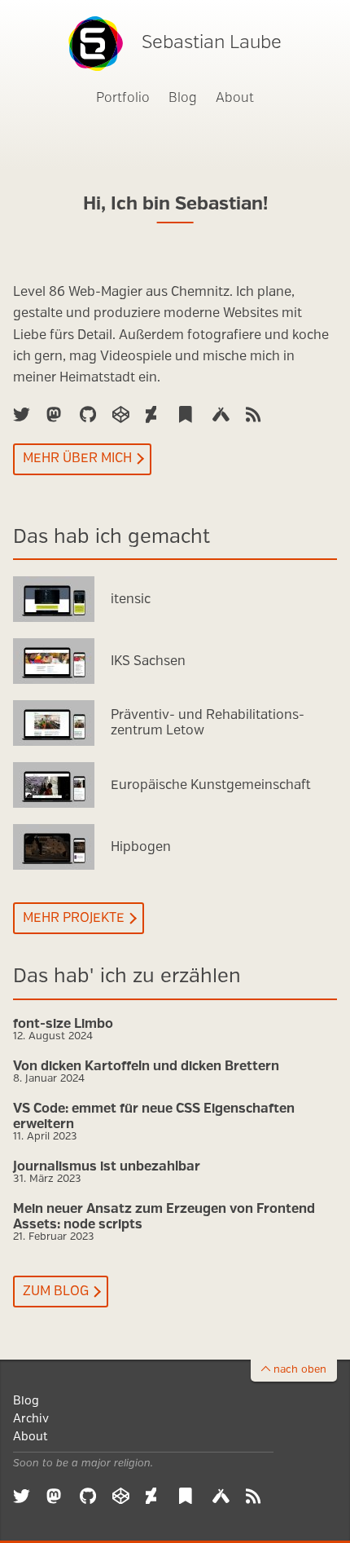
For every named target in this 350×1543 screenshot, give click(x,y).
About (235, 98)
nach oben (299, 1369)
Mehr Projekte (74, 918)
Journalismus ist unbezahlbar (106, 1167)
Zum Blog (56, 1291)
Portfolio (123, 98)
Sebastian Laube (212, 42)
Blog (182, 98)
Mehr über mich (77, 458)
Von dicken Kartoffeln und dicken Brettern (146, 1066)
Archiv (31, 1419)
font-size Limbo (63, 1024)
